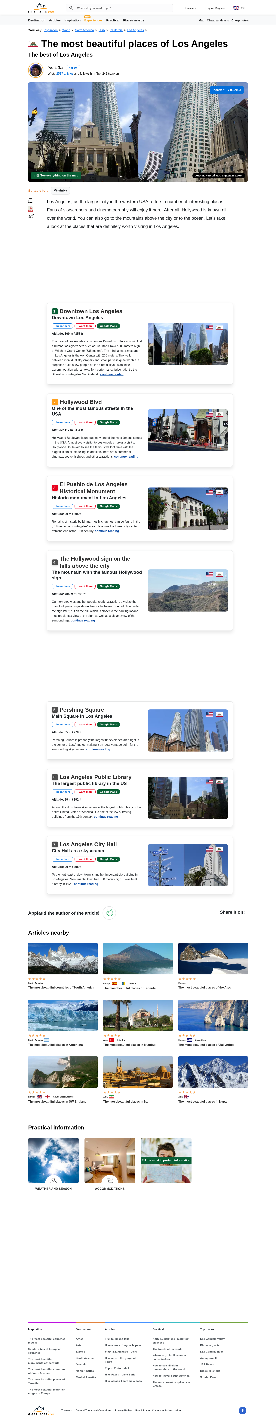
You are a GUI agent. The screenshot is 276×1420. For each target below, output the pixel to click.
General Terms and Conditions (93, 1410)
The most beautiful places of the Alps (204, 987)
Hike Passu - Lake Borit (120, 1374)
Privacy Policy (123, 1410)
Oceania (81, 1364)
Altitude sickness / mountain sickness (171, 1340)
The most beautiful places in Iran (126, 1101)
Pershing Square (82, 710)
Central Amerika (86, 1377)
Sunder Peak (208, 1377)
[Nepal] (188, 1096)
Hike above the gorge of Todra (120, 1359)
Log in (209, 8)
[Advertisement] (147, 267)
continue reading (112, 374)
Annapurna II (208, 1357)
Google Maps (108, 325)
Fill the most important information (166, 1160)
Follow (73, 67)
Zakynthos (200, 1040)
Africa (79, 1338)
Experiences (93, 20)
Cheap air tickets (218, 20)
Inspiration (72, 20)
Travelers (190, 8)
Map (201, 20)
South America (35, 983)
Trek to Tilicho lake (117, 1338)
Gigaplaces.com (41, 8)
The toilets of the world (167, 1348)
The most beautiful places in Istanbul (129, 1044)
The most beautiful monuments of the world (44, 1361)
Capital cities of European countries (44, 1350)
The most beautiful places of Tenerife (129, 988)
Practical (112, 20)
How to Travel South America (171, 1375)
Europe (106, 983)
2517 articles (64, 73)
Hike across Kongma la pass (123, 1345)
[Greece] (191, 1040)
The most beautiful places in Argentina (55, 1044)
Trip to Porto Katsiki (117, 1368)
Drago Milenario (210, 1370)
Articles (55, 20)
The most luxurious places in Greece (171, 1384)
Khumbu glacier (210, 1345)
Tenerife (132, 983)
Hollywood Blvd (81, 402)
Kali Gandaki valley (212, 1338)
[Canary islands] (124, 983)
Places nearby (133, 20)
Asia (105, 1040)
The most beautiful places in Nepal (202, 1101)
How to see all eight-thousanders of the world (169, 1367)
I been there (62, 325)
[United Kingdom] (41, 1096)
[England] (49, 1096)
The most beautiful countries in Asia (46, 1340)
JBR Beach (207, 1364)
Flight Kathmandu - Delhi (121, 1351)
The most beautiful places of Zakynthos (206, 1044)
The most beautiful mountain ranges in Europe (46, 1391)
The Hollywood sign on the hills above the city (95, 562)
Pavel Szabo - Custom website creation (158, 1410)
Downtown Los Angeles (91, 311)
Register (220, 8)
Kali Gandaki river (211, 1351)
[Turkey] (113, 1040)
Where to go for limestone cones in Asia (169, 1357)
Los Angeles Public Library (96, 777)
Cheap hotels (240, 20)
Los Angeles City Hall (88, 844)
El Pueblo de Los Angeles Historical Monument (94, 487)
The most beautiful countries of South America (61, 987)
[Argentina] (48, 1040)
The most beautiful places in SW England (57, 1101)
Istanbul (121, 1040)
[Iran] (113, 1096)
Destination (36, 20)
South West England (63, 1097)
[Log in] (109, 913)
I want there (85, 325)
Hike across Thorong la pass (123, 1380)
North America (85, 1370)
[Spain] (116, 983)
